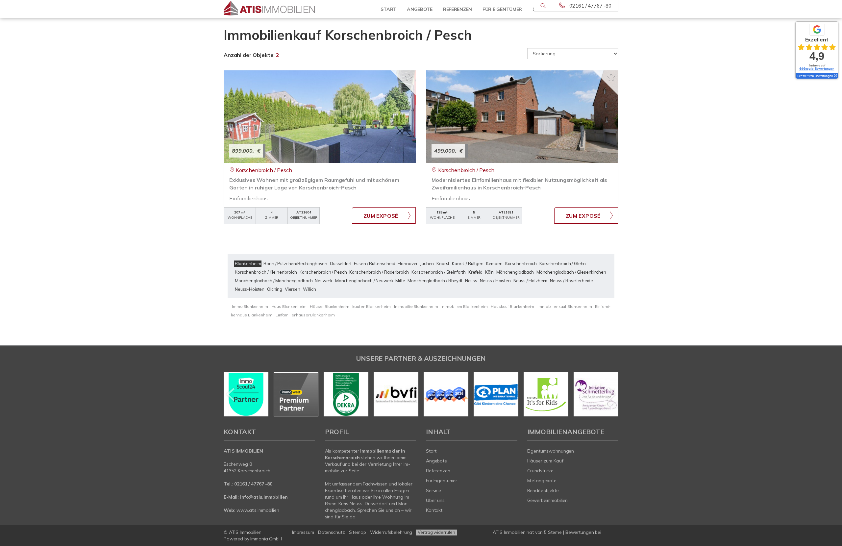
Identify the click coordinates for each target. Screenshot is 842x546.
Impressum (303, 532)
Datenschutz (331, 532)
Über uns (435, 500)
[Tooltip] (835, 76)
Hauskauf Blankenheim (512, 306)
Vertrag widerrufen (436, 532)
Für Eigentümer (441, 481)
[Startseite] (269, 9)
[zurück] (231, 394)
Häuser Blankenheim (329, 306)
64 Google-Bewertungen (816, 68)
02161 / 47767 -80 (590, 6)
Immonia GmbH (266, 539)
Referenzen (438, 471)
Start (388, 9)
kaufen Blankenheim (371, 306)
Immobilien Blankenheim (464, 306)
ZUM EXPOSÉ (380, 215)
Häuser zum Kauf (545, 461)
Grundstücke (540, 471)
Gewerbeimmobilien (547, 500)
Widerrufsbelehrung (391, 532)
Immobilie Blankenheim (416, 306)
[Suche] (543, 6)
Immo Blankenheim (250, 306)
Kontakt (434, 510)
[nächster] (611, 394)
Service (433, 490)
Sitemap (357, 532)
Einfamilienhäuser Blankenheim (305, 314)
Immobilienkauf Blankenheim (564, 306)
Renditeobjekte (543, 490)
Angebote (420, 9)
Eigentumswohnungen (550, 451)
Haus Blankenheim (289, 306)
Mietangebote (542, 481)
